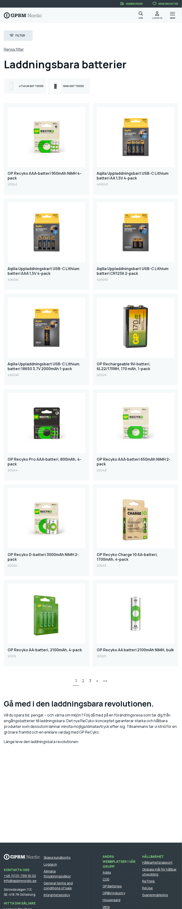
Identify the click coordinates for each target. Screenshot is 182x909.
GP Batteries (112, 886)
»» (105, 680)
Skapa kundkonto (57, 857)
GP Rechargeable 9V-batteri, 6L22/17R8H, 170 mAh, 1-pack (123, 366)
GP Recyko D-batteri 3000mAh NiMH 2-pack (43, 557)
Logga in (50, 864)
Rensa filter (14, 49)
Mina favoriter (168, 3)
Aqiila (107, 872)
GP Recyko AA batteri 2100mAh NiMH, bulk (135, 649)
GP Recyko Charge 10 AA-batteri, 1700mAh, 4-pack (127, 557)
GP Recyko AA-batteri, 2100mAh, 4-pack (45, 649)
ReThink (148, 881)
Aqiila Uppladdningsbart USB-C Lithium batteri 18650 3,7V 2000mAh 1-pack (43, 366)
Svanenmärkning (155, 895)
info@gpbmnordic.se (20, 880)
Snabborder (134, 3)
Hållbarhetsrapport (157, 862)
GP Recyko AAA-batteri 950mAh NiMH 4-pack (44, 175)
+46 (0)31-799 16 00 (20, 875)
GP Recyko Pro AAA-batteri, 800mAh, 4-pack (44, 461)
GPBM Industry (114, 893)
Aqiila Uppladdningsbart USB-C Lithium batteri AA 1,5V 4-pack (132, 175)
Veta (106, 906)
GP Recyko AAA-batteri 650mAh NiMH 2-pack (133, 461)
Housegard (111, 900)
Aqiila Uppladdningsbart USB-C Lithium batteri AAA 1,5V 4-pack (43, 271)
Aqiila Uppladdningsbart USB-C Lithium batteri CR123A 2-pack (132, 271)
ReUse (147, 888)
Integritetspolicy (57, 895)
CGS (106, 879)
